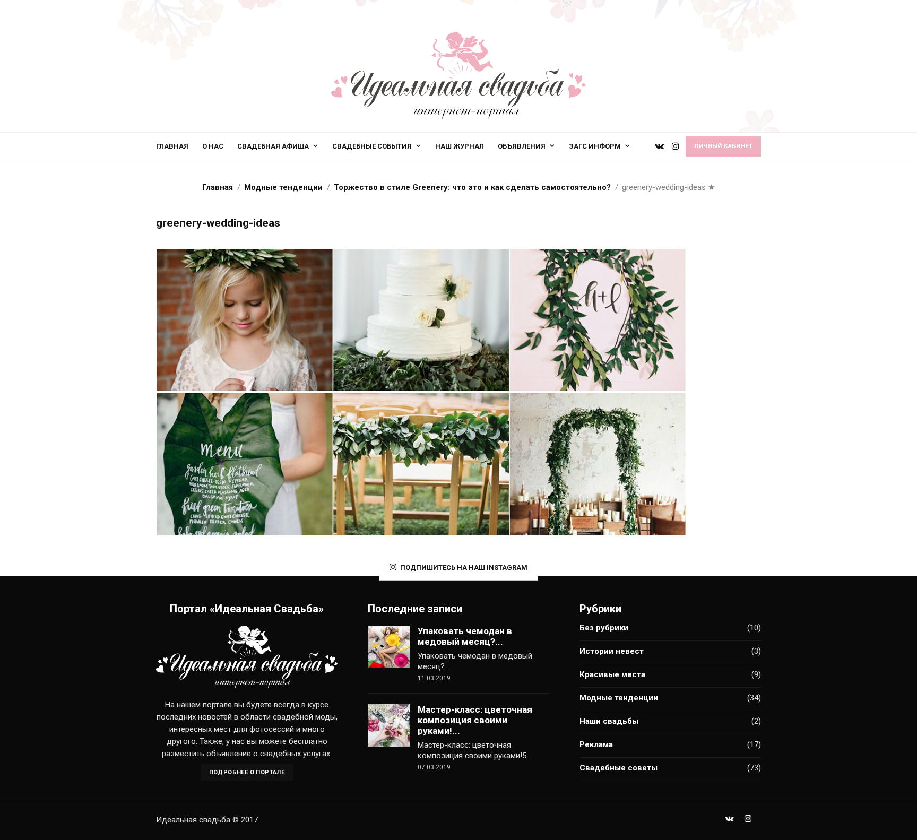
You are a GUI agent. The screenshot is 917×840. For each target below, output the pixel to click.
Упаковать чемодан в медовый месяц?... (465, 636)
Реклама (596, 744)
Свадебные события (372, 146)
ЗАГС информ (595, 146)
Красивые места (612, 674)
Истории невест (611, 651)
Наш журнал (459, 146)
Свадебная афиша (273, 146)
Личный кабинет (723, 146)
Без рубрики (603, 628)
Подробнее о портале (247, 772)
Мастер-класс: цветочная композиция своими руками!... (475, 720)
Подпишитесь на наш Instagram (463, 567)
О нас (212, 146)
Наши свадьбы (608, 721)
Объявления (522, 146)
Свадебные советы (618, 768)
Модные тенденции (618, 698)
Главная (172, 146)
